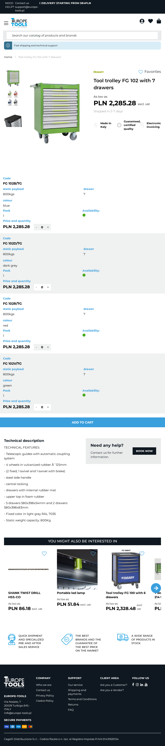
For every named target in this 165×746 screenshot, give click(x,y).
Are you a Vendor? (112, 690)
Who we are (44, 684)
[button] (13, 98)
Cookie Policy (45, 700)
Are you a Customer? (113, 684)
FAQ (71, 709)
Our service (75, 684)
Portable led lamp (71, 593)
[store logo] (19, 22)
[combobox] (82, 35)
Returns (73, 704)
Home (8, 57)
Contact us (43, 690)
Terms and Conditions (82, 699)
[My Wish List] (151, 22)
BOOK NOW (144, 451)
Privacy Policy (45, 695)
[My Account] (142, 22)
